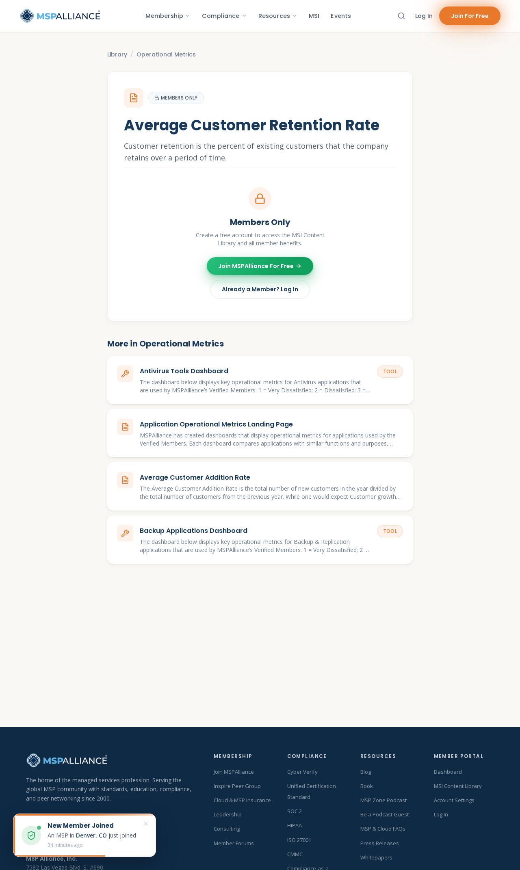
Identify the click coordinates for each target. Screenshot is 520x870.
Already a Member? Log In (260, 289)
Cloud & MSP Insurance (242, 800)
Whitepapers (376, 857)
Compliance (220, 16)
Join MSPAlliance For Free (256, 266)
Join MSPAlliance (234, 771)
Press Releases (379, 843)
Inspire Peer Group (237, 786)
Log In (424, 16)
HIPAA (294, 825)
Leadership (228, 814)
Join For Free (470, 16)
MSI (314, 16)
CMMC (295, 854)
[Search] (401, 16)
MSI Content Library (458, 786)
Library (117, 54)
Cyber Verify (302, 771)
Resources (274, 16)
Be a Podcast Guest (384, 814)
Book (366, 786)
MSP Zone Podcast (383, 800)
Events (341, 16)
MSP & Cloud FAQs (382, 828)
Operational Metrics (166, 54)
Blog (365, 771)
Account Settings (454, 800)
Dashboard (448, 771)
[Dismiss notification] (146, 823)
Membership (164, 16)
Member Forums (234, 843)
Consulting (227, 828)
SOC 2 (294, 811)
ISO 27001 (299, 840)
